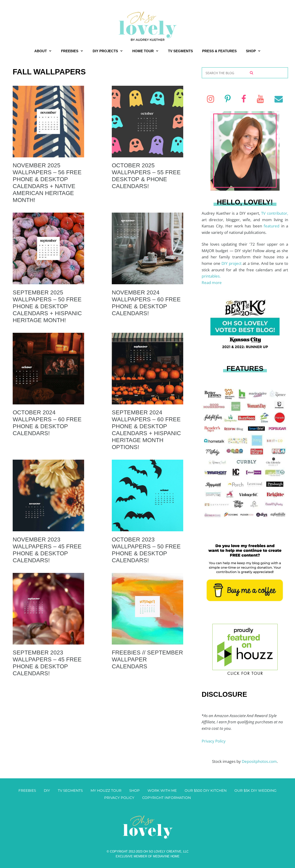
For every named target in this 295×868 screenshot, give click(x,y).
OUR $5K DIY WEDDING (255, 790)
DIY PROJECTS (105, 51)
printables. (211, 276)
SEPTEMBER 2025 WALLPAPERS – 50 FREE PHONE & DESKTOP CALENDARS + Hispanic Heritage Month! (47, 306)
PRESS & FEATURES (219, 51)
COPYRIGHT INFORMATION (166, 797)
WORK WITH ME (162, 790)
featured (272, 226)
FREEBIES (69, 51)
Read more (212, 282)
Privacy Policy (214, 741)
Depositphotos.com (259, 761)
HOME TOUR (143, 51)
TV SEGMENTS (180, 51)
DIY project (232, 263)
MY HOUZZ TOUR (106, 790)
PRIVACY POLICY (119, 797)
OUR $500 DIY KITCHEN (206, 790)
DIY (47, 790)
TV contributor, (274, 213)
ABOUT (40, 51)
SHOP (251, 51)
